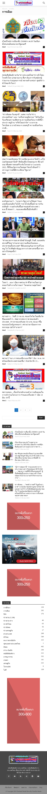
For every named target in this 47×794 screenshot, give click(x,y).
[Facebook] (9, 776)
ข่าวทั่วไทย (7, 624)
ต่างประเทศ (7, 634)
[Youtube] (38, 776)
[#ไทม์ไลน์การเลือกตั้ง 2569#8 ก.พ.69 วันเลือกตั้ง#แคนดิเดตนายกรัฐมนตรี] (23, 28)
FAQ (40, 787)
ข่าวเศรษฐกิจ (8, 631)
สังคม (5, 647)
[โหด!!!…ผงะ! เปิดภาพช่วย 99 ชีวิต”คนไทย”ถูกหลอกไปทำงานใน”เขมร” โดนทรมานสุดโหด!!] (23, 269)
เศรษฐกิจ (6, 663)
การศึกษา (6, 608)
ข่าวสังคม (6, 627)
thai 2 (4, 400)
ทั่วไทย (5, 637)
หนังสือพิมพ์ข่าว (9, 653)
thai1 (4, 47)
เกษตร (5, 660)
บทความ (24, 787)
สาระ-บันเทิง (7, 650)
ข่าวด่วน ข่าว (8, 621)
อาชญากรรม (8, 657)
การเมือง (6, 611)
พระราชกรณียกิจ (9, 640)
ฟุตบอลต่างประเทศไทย (11, 644)
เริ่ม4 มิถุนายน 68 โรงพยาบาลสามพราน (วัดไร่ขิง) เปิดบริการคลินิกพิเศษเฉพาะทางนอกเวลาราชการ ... (29, 444)
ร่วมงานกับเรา (33, 787)
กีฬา (4, 614)
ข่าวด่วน (6, 617)
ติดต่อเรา (16, 787)
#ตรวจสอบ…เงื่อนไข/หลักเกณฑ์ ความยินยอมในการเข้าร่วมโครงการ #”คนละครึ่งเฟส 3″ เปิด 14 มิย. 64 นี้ (22, 395)
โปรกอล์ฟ (6, 667)
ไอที (4, 670)
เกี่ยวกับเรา (8, 787)
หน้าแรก (4, 9)
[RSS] (20, 776)
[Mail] (14, 776)
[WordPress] (32, 776)
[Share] (26, 776)
